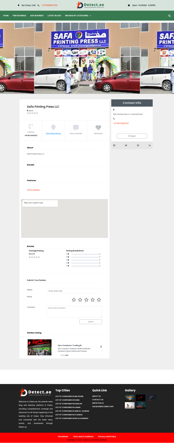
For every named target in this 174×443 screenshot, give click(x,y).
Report (133, 136)
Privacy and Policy (107, 438)
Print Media (34, 189)
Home (6, 15)
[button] (169, 15)
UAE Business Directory (103, 409)
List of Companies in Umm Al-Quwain (72, 413)
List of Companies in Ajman (67, 409)
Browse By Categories (76, 15)
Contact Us (97, 402)
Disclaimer (63, 438)
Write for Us (98, 405)
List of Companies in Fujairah (69, 417)
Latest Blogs (54, 15)
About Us (96, 398)
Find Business (19, 15)
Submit (90, 322)
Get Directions (53, 133)
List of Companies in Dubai (67, 402)
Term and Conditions (83, 438)
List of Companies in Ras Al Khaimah (71, 420)
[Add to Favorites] (98, 129)
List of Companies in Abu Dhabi (69, 398)
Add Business (37, 15)
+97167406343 (121, 123)
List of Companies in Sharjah (68, 406)
